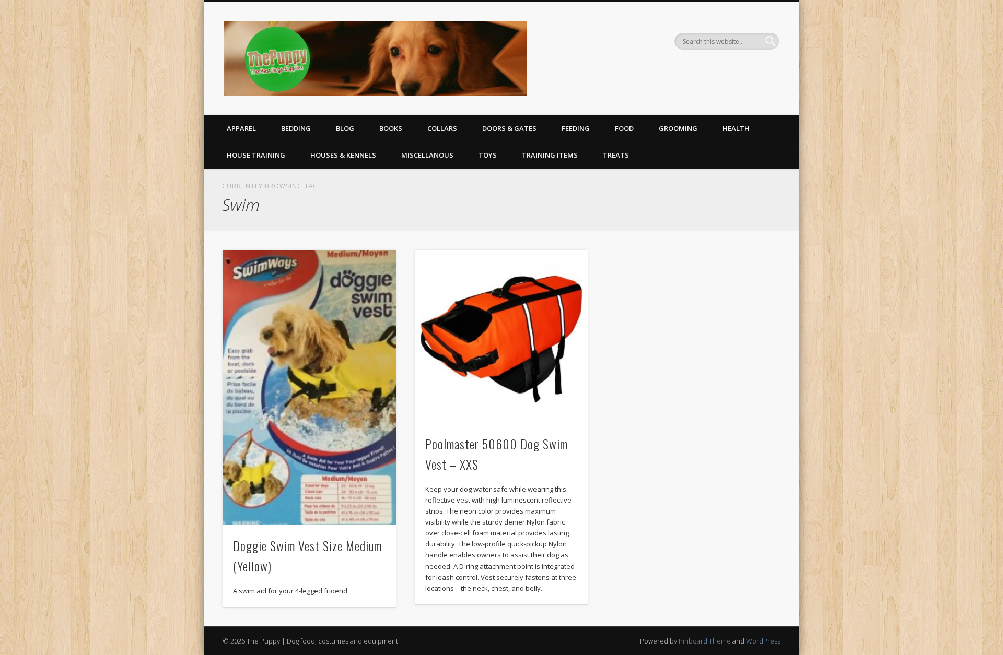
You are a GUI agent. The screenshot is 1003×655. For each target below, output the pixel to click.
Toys (488, 155)
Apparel (241, 128)
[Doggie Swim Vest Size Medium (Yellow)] (309, 387)
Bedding (296, 128)
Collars (442, 128)
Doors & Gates (509, 128)
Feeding (576, 128)
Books (390, 128)
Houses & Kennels (343, 155)
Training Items (550, 155)
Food (624, 128)
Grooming (678, 128)
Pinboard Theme (705, 641)
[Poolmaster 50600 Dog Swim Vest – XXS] (501, 336)
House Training (256, 155)
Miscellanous (427, 155)
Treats (616, 155)
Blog (345, 128)
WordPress (763, 641)
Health (736, 128)
